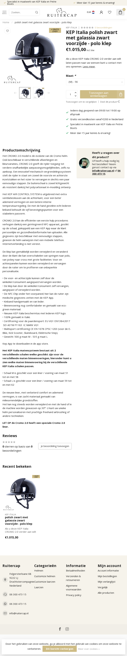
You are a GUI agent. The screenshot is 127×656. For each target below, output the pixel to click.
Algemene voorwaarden (73, 587)
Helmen (38, 570)
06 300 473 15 (17, 594)
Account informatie (108, 570)
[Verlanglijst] (109, 12)
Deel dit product (108, 101)
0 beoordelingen (103, 27)
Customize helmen (44, 576)
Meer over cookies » (89, 648)
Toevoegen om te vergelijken (81, 101)
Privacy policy (73, 595)
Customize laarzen (44, 581)
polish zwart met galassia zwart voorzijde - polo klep (43, 22)
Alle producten (106, 592)
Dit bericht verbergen (59, 648)
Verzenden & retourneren (73, 578)
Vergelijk (102, 587)
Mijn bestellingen (107, 576)
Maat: (71, 76)
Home (5, 22)
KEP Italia (71, 28)
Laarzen (38, 587)
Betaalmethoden (75, 570)
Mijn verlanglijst (106, 581)
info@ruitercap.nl (103, 170)
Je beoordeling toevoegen (55, 446)
